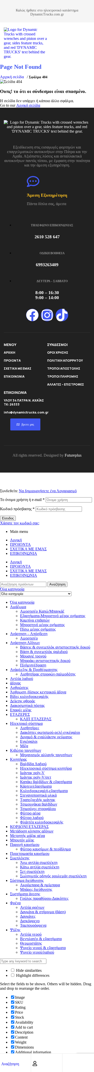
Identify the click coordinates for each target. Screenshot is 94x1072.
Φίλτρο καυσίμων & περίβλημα (45, 849)
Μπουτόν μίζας (22, 840)
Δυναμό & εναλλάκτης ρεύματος (46, 737)
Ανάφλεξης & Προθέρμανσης (33, 669)
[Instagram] (47, 315)
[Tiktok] (62, 315)
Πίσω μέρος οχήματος (38, 629)
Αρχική (16, 540)
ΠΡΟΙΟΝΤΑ (12, 360)
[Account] (34, 1063)
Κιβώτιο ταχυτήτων (25, 750)
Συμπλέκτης (19, 858)
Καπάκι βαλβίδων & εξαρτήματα (46, 782)
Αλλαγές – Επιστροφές (65, 384)
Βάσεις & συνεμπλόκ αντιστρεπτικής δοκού (55, 647)
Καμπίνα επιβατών (35, 620)
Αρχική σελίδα (12, 77)
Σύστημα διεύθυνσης (27, 880)
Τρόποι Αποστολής (63, 368)
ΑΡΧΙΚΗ (9, 352)
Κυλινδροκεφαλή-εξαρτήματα (44, 791)
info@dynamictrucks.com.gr (26, 412)
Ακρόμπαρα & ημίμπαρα (40, 885)
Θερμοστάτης (31, 943)
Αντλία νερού (31, 934)
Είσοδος (8, 518)
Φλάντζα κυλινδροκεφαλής (41, 822)
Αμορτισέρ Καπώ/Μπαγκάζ (42, 611)
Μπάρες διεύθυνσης (36, 889)
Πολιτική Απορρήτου (65, 360)
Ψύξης (15, 930)
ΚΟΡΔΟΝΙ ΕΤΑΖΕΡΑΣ (29, 827)
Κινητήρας (18, 759)
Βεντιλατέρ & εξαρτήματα (41, 939)
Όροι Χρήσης (57, 352)
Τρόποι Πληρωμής (62, 376)
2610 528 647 (47, 236)
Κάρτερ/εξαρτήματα (36, 786)
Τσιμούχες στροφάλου (38, 809)
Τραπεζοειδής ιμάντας (37, 800)
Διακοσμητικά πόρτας (27, 705)
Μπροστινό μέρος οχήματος (42, 625)
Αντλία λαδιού (21, 678)
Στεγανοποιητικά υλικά (38, 795)
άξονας (15, 683)
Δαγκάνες (27, 916)
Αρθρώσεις (19, 687)
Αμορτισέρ (29, 638)
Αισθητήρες (29, 728)
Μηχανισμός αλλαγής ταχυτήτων (46, 755)
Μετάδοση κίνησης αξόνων (31, 831)
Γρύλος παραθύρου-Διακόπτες (44, 898)
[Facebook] (32, 315)
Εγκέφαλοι (28, 741)
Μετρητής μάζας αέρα (27, 835)
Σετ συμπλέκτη (32, 871)
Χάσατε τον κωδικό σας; (19, 523)
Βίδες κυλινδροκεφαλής (29, 696)
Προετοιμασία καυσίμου (29, 853)
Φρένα (15, 903)
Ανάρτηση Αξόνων (25, 643)
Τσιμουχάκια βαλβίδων (38, 804)
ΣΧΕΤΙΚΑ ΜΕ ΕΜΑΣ (17, 368)
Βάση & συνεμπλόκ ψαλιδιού (44, 652)
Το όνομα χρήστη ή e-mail (22, 499)
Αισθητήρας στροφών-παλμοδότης (47, 674)
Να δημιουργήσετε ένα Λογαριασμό (48, 491)
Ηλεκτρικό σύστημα (26, 723)
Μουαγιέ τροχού (33, 656)
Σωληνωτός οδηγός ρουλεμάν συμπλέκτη (53, 876)
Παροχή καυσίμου (24, 844)
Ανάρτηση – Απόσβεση (28, 634)
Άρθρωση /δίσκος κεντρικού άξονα (38, 692)
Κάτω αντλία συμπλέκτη (39, 867)
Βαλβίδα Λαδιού (33, 764)
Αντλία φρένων (32, 907)
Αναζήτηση (57, 584)
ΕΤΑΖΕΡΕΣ (20, 714)
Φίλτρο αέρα (30, 813)
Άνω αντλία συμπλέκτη (38, 862)
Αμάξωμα (18, 607)
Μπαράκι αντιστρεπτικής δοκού (45, 661)
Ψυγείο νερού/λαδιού (37, 952)
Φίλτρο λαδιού (32, 818)
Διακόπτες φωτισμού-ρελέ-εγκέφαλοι (50, 732)
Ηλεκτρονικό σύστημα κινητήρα (46, 768)
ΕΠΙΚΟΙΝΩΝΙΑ (14, 376)
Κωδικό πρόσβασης (17, 509)
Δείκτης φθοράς (22, 701)
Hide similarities (28, 970)
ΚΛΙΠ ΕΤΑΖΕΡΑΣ (35, 719)
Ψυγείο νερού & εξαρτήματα (43, 948)
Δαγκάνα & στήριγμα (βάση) (43, 912)
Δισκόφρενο (30, 921)
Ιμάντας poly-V (32, 773)
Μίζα (24, 746)
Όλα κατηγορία (22, 602)
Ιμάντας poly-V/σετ (35, 777)
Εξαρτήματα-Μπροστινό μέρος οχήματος (52, 616)
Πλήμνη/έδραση (33, 665)
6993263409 (47, 264)
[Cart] (66, 1063)
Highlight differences (32, 975)
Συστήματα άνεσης (25, 894)
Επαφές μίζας (20, 710)
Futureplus (73, 455)
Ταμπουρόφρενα (33, 925)
